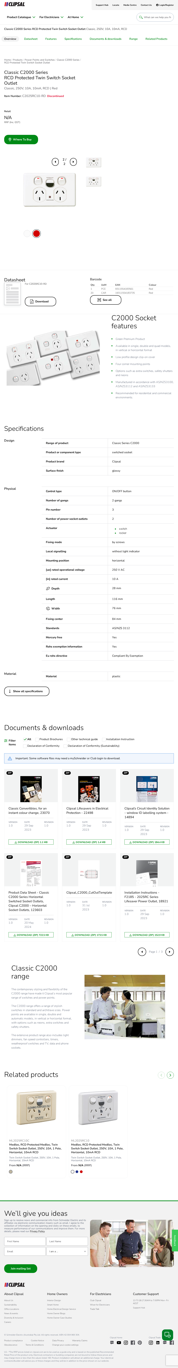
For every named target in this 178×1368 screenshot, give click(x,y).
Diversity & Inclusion (13, 1317)
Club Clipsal (95, 1300)
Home (7, 60)
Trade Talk (94, 1309)
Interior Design (54, 1300)
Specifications (73, 39)
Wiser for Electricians (100, 1304)
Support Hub (139, 1307)
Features (51, 39)
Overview (10, 39)
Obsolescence (10, 1344)
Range (133, 39)
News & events (11, 1313)
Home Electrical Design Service (61, 1309)
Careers (7, 1322)
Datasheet (31, 39)
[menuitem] (21, 17)
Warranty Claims (79, 1340)
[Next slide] (170, 1075)
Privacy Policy (37, 1231)
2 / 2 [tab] (64, 161)
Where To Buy (22, 139)
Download (42, 301)
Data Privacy (58, 1340)
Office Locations (11, 1309)
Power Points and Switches (40, 60)
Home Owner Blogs (56, 1313)
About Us (8, 1300)
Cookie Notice (37, 1340)
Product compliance (13, 1340)
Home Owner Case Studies (59, 1317)
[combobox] (67, 1251)
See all (107, 300)
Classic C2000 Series (68, 60)
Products (18, 60)
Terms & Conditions (35, 1344)
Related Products (156, 39)
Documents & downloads (106, 39)
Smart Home (53, 1304)
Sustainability (10, 1304)
